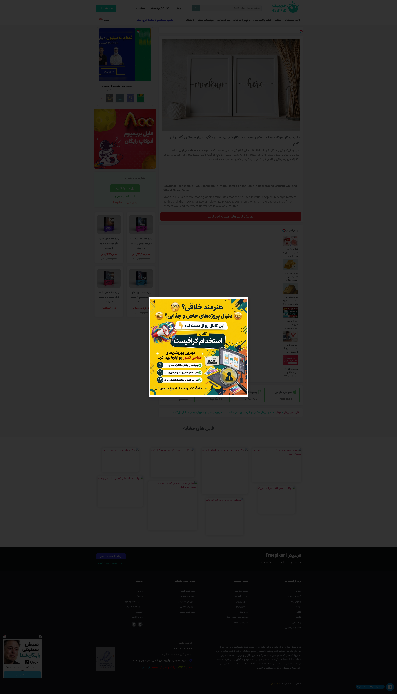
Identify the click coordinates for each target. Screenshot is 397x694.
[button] (153, 301)
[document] (198, 347)
